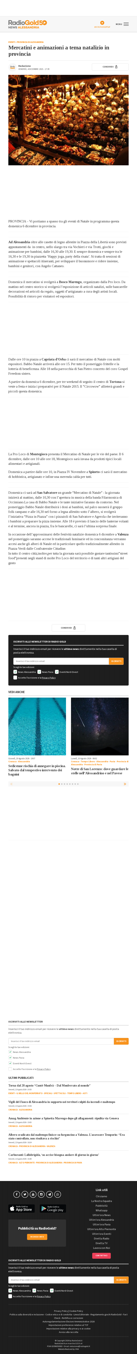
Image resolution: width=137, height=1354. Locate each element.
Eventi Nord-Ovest (68, 672)
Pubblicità (101, 1206)
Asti (85, 1093)
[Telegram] (49, 1194)
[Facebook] (16, 1194)
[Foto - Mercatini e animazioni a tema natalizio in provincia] (68, 120)
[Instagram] (41, 1194)
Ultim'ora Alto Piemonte (101, 1229)
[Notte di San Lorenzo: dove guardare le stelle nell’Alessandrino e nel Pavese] (100, 726)
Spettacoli (60, 1093)
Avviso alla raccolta (68, 1332)
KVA (77, 1349)
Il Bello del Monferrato (30, 1093)
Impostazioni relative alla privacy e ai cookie (68, 1328)
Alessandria (24, 761)
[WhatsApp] (57, 1194)
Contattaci (101, 1255)
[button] (125, 784)
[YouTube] (33, 1194)
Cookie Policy (76, 1311)
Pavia (112, 761)
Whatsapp (101, 1210)
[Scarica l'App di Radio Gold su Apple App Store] (21, 1208)
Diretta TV (101, 1243)
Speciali (48, 1093)
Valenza (51, 1146)
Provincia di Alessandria (30, 42)
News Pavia (47, 672)
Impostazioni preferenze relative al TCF (68, 1325)
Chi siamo (101, 1196)
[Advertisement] (68, 192)
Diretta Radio (101, 1238)
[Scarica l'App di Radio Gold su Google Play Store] (53, 1208)
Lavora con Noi (101, 1248)
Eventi (11, 42)
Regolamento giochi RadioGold (106, 1314)
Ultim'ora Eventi (101, 1234)
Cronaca (12, 761)
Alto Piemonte (27, 1162)
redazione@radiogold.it (80, 1346)
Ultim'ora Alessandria (101, 1220)
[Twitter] (25, 1194)
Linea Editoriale (81, 1314)
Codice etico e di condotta (58, 1314)
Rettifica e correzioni (72, 1318)
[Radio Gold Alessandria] (27, 24)
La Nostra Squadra (101, 1201)
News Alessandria (27, 672)
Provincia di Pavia (93, 764)
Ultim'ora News (102, 1215)
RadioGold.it (77, 1340)
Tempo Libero (88, 761)
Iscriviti (116, 661)
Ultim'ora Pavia (101, 1224)
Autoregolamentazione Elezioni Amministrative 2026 (69, 1321)
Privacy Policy (49, 678)
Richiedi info (37, 1236)
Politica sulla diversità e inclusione (27, 1314)
